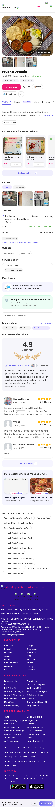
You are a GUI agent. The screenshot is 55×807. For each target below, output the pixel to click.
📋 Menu (38, 86)
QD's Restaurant (11, 741)
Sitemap (9, 757)
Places (18, 757)
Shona (16, 421)
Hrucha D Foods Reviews (14, 553)
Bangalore (9, 649)
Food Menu (19, 187)
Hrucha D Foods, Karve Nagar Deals (18, 538)
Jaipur (7, 656)
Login (39, 6)
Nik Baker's (9, 724)
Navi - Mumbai (11, 663)
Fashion (27, 609)
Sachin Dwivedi (21, 399)
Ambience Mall (34, 688)
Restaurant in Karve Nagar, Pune (17, 518)
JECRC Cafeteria (34, 731)
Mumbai (31, 659)
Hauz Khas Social (35, 741)
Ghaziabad (9, 652)
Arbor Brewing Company (15, 720)
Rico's (29, 738)
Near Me (9, 752)
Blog (42, 748)
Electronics (7, 613)
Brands (34, 757)
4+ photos (45, 52)
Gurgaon (31, 645)
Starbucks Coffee (12, 734)
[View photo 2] (7, 62)
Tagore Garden (34, 705)
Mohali (7, 659)
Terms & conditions (16, 315)
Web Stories (10, 766)
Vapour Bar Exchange (14, 731)
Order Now (11, 87)
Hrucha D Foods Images (14, 573)
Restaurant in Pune (42, 518)
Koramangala (10, 681)
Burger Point (32, 720)
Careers (41, 761)
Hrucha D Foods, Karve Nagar (16, 533)
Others (12, 781)
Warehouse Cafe (35, 727)
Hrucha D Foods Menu (13, 568)
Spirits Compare (22, 752)
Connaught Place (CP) (37, 702)
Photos (7, 187)
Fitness (46, 609)
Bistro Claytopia (34, 717)
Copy (36, 216)
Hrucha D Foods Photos (13, 543)
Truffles (7, 717)
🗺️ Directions (9, 94)
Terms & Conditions (39, 752)
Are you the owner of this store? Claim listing (20, 242)
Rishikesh (8, 666)
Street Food (25, 253)
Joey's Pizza (9, 738)
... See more (46, 115)
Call (34, 803)
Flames (30, 724)
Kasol (6, 670)
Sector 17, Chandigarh (37, 691)
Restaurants (7, 609)
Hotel (16, 613)
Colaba (30, 698)
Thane (30, 663)
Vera (31, 761)
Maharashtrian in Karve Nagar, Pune (18, 523)
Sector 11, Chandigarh (14, 695)
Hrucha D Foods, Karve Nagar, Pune (18, 548)
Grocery (36, 609)
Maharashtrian (10, 253)
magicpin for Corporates (16, 761)
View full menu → (45, 323)
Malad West (9, 702)
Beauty (18, 609)
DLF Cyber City (11, 688)
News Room (10, 748)
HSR (6, 685)
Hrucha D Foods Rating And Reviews (18, 563)
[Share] (21, 94)
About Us (22, 748)
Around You (33, 748)
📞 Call (26, 86)
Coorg (30, 666)
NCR (29, 656)
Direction (48, 216)
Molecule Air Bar (11, 727)
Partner (26, 757)
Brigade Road (33, 681)
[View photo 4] (31, 62)
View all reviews (25, 463)
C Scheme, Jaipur (35, 695)
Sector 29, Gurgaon (36, 685)
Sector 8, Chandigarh (14, 691)
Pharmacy (26, 613)
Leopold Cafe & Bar (36, 734)
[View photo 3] (19, 62)
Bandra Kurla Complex (14, 698)
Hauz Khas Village (12, 705)
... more (47, 414)
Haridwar (31, 670)
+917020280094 (45, 232)
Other (36, 613)
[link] (12, 151)
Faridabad (31, 652)
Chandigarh (32, 649)
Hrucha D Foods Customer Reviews (18, 558)
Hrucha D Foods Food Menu (37, 568)
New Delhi (8, 645)
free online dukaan (32, 587)
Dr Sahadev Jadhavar (24, 444)
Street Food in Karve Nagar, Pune (17, 528)
